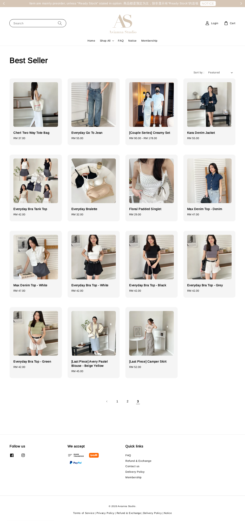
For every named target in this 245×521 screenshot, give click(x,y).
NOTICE (208, 3)
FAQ (121, 40)
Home (91, 40)
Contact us (132, 466)
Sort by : (199, 72)
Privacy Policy (105, 513)
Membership (149, 40)
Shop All (105, 40)
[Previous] (107, 401)
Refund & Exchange (138, 460)
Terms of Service (83, 513)
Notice (132, 40)
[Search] (60, 23)
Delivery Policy (135, 471)
